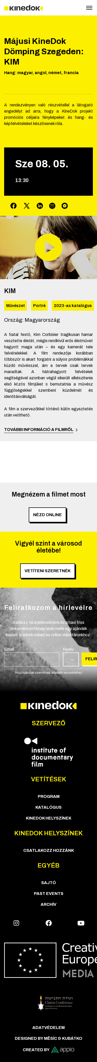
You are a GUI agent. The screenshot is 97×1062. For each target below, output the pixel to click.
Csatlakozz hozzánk (48, 850)
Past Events (48, 893)
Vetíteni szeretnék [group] (48, 571)
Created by (36, 1050)
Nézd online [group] (47, 515)
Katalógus (48, 807)
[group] (31, 656)
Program (48, 796)
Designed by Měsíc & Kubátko (48, 1038)
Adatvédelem (48, 1027)
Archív (48, 904)
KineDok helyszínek (48, 818)
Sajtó (48, 882)
